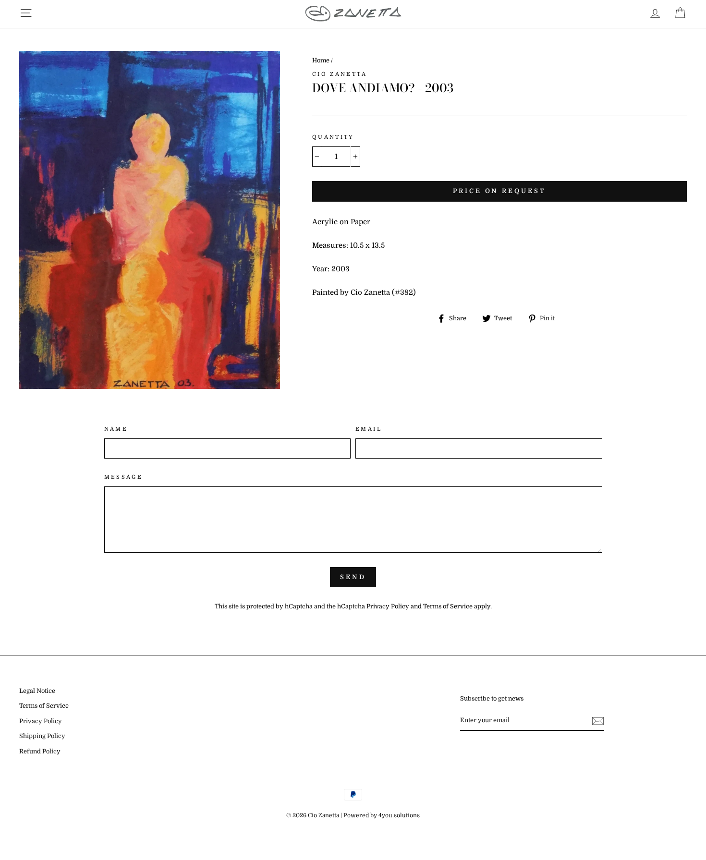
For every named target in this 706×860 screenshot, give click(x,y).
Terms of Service (448, 606)
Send (353, 577)
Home (320, 60)
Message (123, 477)
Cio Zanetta (339, 74)
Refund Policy (40, 751)
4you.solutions (399, 815)
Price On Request (499, 190)
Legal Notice (37, 691)
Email (368, 429)
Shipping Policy (42, 736)
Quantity (333, 137)
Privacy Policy (387, 606)
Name (116, 429)
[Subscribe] (598, 721)
